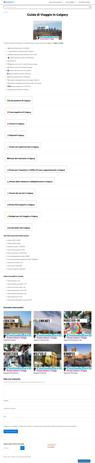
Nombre (6, 400)
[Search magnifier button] (90, 7)
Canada (6, 12)
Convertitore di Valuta (84, 2)
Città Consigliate (70, 2)
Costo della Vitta (52, 444)
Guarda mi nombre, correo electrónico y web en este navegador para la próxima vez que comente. (40, 426)
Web (5, 416)
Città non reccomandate (55, 2)
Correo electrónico (10, 408)
